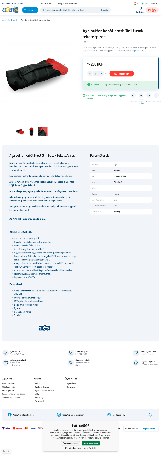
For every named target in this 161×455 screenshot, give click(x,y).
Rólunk (37, 383)
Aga (115, 164)
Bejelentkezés (71, 383)
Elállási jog (39, 397)
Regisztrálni (71, 387)
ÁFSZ (37, 394)
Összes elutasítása (70, 443)
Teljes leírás (136, 50)
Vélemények (39, 401)
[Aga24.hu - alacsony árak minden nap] (3, 20)
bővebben (154, 4)
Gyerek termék (12, 20)
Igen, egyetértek (91, 443)
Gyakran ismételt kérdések (44, 390)
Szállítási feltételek (42, 387)
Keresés (104, 10)
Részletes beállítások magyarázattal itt (80, 448)
